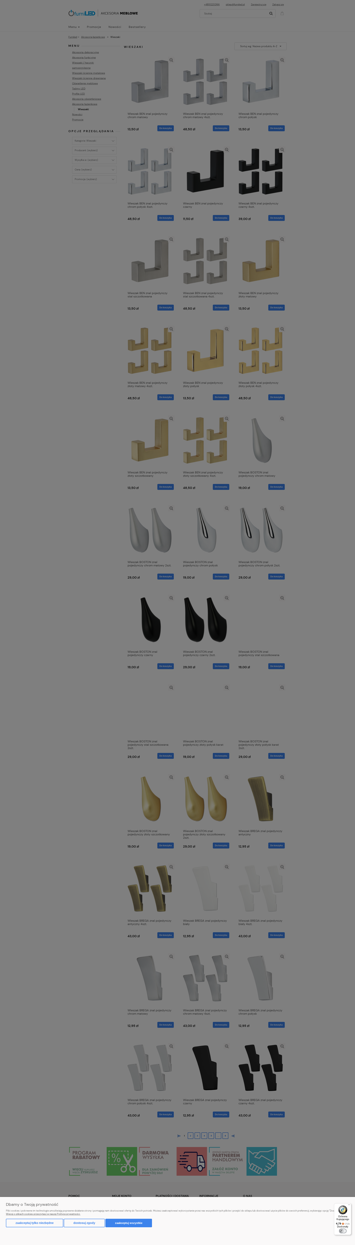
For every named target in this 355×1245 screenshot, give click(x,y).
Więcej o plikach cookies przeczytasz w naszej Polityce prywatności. (43, 1214)
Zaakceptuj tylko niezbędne (35, 1222)
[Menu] (349, 1205)
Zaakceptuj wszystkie (128, 1222)
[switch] (342, 1231)
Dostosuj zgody (84, 1222)
